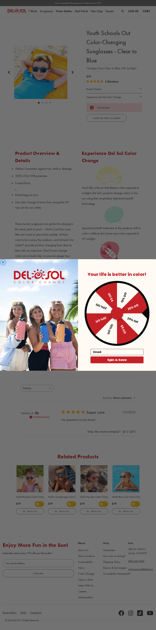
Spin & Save (117, 360)
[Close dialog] (3, 262)
